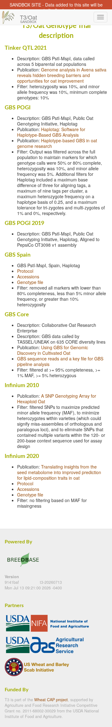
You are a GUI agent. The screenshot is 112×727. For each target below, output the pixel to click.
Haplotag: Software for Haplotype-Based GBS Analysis (51, 132)
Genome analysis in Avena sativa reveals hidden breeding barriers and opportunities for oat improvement (61, 75)
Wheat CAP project (51, 699)
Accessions (28, 276)
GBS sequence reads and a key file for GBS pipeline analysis (60, 361)
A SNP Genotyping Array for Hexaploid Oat (56, 399)
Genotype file (30, 282)
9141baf (12, 582)
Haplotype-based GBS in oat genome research (57, 143)
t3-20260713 (51, 582)
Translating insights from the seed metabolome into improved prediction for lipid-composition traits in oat (59, 472)
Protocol (25, 271)
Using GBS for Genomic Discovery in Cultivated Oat (52, 350)
